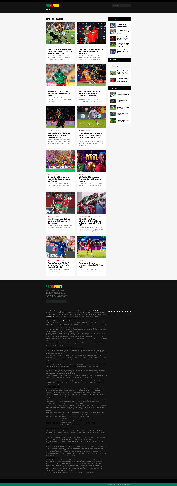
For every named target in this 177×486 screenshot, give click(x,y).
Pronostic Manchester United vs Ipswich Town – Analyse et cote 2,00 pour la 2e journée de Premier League (60, 51)
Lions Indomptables (90, 46)
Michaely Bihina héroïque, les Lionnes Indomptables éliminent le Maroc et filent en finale (59, 221)
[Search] (129, 5)
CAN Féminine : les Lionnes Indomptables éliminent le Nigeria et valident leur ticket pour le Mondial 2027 (90, 222)
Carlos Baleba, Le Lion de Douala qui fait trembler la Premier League (122, 51)
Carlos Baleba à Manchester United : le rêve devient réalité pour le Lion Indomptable (91, 51)
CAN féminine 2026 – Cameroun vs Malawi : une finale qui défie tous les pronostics (90, 179)
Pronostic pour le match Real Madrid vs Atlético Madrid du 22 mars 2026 (123, 45)
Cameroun (66, 321)
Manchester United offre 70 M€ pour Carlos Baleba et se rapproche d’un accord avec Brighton (59, 135)
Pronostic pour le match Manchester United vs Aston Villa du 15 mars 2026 (122, 38)
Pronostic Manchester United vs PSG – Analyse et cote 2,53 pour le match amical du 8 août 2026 (60, 265)
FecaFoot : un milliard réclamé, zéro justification (122, 25)
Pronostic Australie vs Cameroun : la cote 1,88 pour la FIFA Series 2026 (123, 120)
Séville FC (95, 311)
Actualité (50, 46)
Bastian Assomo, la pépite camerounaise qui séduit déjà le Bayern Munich (91, 265)
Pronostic (56, 46)
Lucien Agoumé (50, 316)
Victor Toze (115, 66)
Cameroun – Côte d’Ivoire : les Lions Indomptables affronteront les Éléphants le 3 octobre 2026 (90, 93)
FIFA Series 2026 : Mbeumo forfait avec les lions (122, 114)
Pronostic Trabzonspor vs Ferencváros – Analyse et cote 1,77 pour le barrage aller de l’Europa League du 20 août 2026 (91, 136)
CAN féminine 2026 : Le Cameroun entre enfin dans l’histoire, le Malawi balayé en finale (59, 179)
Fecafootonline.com (60, 296)
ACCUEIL (48, 10)
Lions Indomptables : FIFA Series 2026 (122, 101)
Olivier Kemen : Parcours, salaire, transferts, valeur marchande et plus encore (59, 93)
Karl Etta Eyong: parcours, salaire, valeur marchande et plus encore (123, 32)
